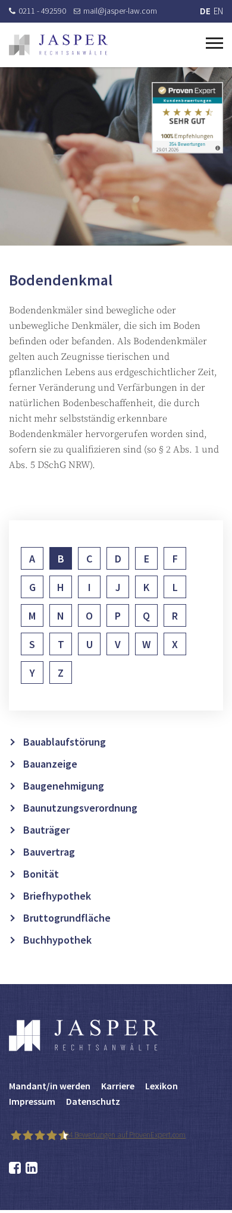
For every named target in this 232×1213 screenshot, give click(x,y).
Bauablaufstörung (64, 742)
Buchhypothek (57, 940)
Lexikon (161, 1086)
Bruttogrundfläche (67, 918)
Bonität (41, 874)
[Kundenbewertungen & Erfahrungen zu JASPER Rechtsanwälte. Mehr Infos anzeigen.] (187, 117)
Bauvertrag (49, 852)
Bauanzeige (50, 764)
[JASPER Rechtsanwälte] (58, 44)
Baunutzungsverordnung (80, 808)
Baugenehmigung (63, 786)
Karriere (117, 1086)
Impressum (32, 1101)
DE (205, 11)
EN (218, 11)
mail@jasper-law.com (120, 10)
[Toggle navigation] (214, 41)
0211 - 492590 (42, 10)
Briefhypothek (57, 896)
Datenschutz (93, 1101)
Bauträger (46, 830)
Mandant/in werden (49, 1086)
